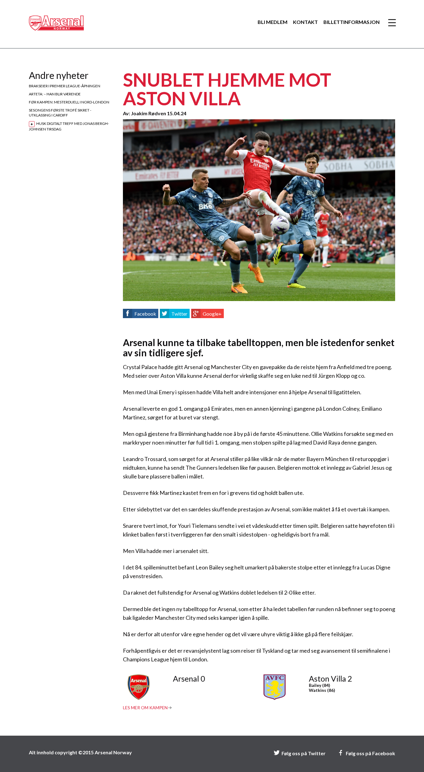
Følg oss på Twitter (304, 753)
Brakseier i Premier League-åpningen (64, 86)
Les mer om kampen (145, 707)
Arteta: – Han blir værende (55, 94)
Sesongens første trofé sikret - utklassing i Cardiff (60, 112)
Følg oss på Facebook (370, 753)
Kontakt (305, 22)
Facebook (145, 314)
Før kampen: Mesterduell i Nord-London (69, 102)
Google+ (212, 314)
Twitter (179, 314)
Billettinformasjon (351, 22)
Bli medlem (272, 22)
